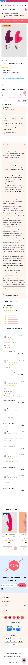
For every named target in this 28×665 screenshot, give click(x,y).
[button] (18, 5)
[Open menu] (1, 5)
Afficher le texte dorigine (19, 395)
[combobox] (14, 328)
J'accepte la (13, 589)
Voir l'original (7, 347)
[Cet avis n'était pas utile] (22, 354)
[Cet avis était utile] (18, 354)
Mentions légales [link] (14, 650)
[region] (11, 315)
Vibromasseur (14, 13)
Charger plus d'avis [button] (14, 497)
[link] (20, 5)
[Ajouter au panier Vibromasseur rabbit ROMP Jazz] (7, 548)
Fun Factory (4, 60)
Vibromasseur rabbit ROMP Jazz (9, 537)
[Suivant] (26, 528)
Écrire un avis (8, 307)
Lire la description (22, 76)
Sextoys (7, 13)
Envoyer (22, 585)
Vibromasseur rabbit (7, 15)
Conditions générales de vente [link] (14, 653)
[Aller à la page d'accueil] (2, 14)
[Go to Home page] (9, 5)
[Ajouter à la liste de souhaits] (15, 548)
